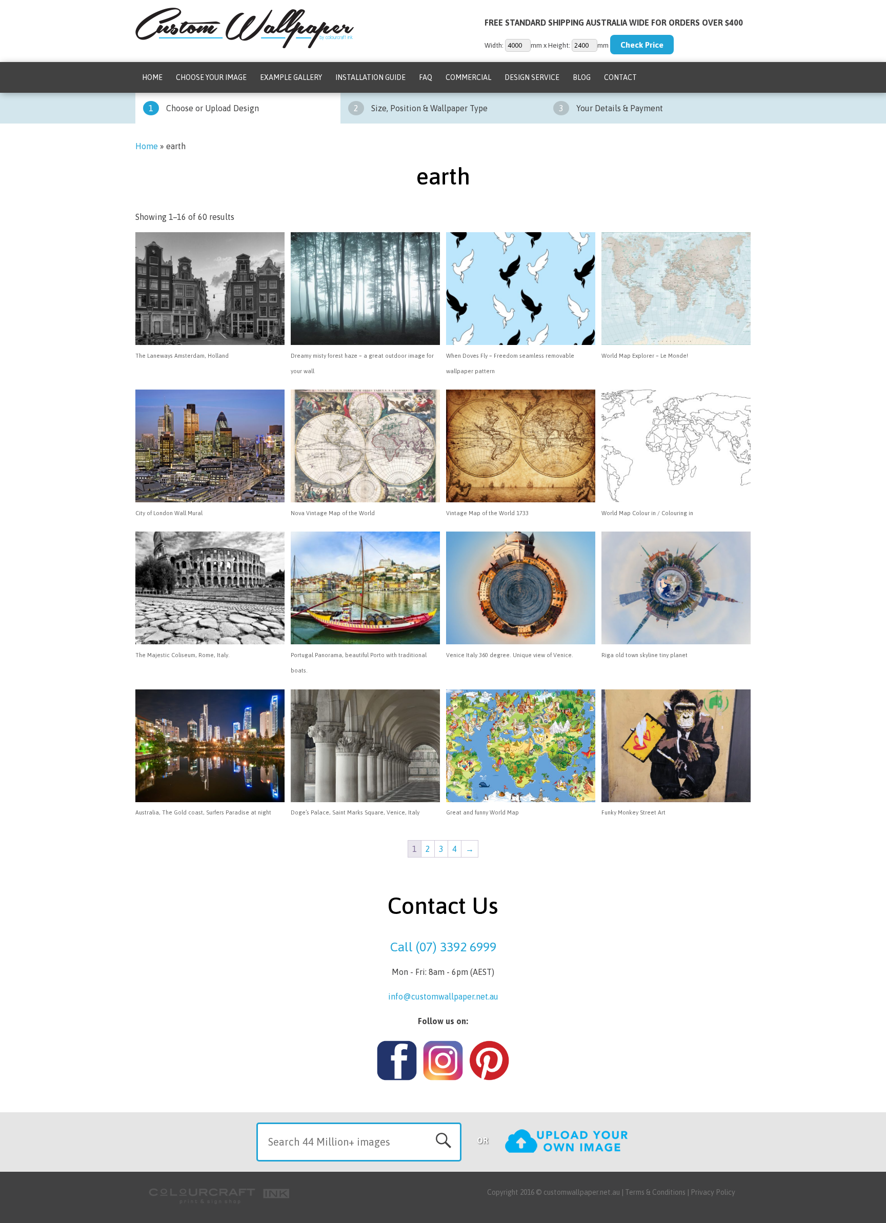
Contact (620, 77)
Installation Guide (370, 77)
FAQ (425, 77)
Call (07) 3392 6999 (443, 947)
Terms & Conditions (655, 1192)
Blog (582, 77)
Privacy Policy (713, 1192)
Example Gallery (291, 77)
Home (152, 77)
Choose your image (211, 77)
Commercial (468, 77)
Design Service (532, 77)
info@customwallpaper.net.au (443, 996)
